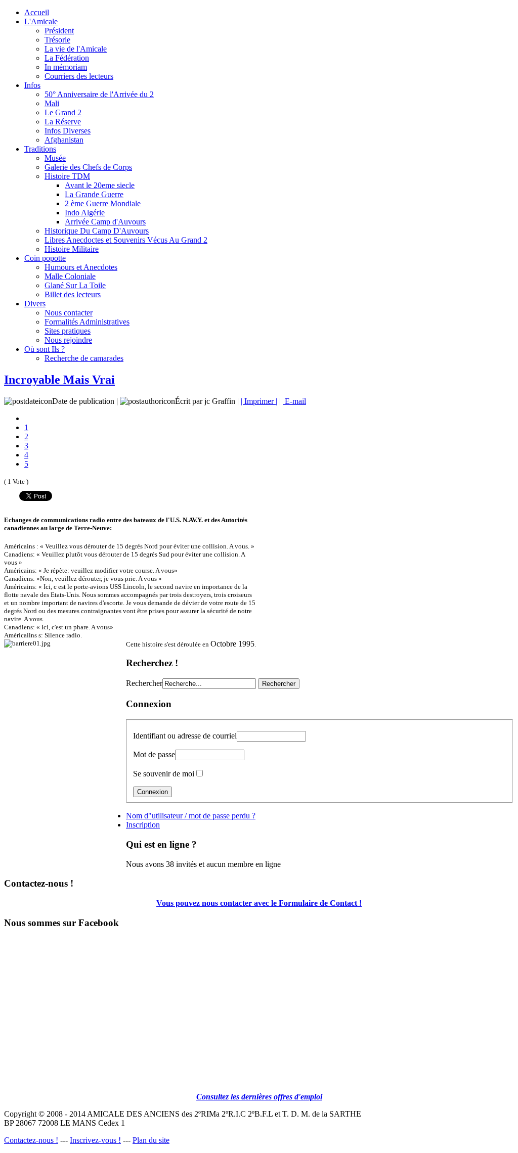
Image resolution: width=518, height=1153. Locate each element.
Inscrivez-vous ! (95, 1140)
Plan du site (151, 1140)
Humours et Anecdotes (81, 267)
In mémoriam (66, 67)
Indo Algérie (85, 212)
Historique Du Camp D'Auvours (97, 230)
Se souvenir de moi (163, 773)
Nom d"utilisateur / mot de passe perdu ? (190, 815)
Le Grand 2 (63, 112)
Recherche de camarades (84, 358)
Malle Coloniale (70, 276)
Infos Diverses (68, 130)
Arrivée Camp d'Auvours (105, 221)
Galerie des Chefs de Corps (88, 167)
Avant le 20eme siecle (100, 185)
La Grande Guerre (94, 194)
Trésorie (57, 39)
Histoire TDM (67, 176)
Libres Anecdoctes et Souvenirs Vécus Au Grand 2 (126, 240)
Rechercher (144, 683)
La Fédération (67, 58)
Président (59, 30)
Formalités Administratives (87, 321)
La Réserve (63, 121)
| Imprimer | (259, 401)
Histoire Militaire (72, 249)
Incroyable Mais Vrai (59, 379)
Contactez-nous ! (31, 1140)
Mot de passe (154, 754)
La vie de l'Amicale (76, 48)
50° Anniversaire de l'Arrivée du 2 (99, 94)
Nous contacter (69, 312)
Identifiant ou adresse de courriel (185, 735)
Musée (55, 158)
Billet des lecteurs (73, 294)
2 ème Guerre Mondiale (103, 203)
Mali (52, 103)
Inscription (143, 824)
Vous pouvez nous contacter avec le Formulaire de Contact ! (259, 903)
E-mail (294, 401)
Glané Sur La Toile (75, 285)
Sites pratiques (68, 331)
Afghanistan (64, 139)
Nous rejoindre (68, 340)
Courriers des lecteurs (79, 76)
